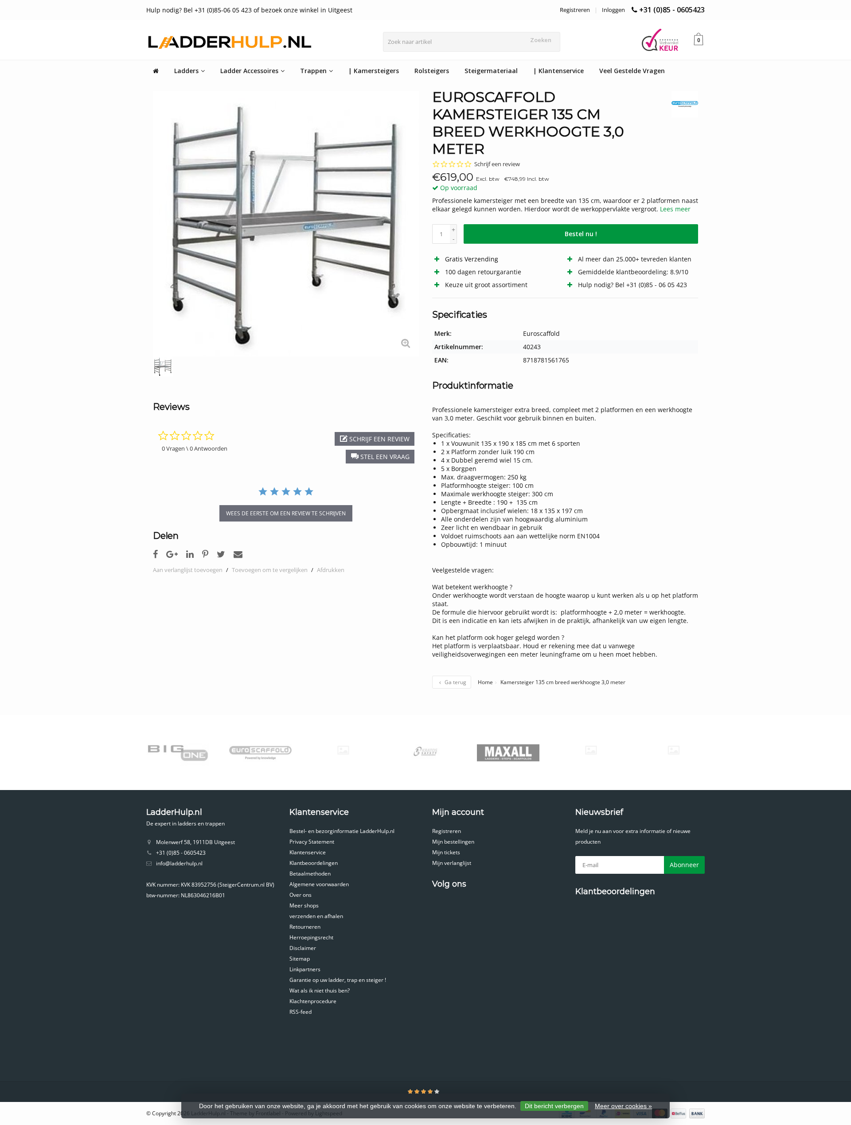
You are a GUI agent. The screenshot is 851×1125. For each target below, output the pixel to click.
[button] (380, 456)
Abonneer (684, 864)
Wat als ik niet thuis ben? (319, 990)
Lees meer (675, 209)
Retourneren (304, 926)
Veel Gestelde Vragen (632, 70)
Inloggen (613, 10)
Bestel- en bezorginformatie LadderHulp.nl (341, 831)
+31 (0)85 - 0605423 (672, 10)
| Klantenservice (558, 70)
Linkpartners (304, 969)
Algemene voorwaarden (319, 884)
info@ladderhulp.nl (179, 863)
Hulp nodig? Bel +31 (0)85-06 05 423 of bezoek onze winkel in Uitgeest (249, 10)
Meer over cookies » (623, 1105)
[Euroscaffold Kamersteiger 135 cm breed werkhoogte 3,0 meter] (286, 224)
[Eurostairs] (343, 750)
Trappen (313, 70)
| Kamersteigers (373, 70)
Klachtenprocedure (312, 1001)
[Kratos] (425, 752)
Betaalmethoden (310, 873)
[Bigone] (177, 752)
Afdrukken (330, 570)
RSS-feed (300, 1012)
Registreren (575, 10)
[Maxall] (508, 752)
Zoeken (540, 40)
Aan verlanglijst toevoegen (188, 570)
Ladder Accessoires (249, 70)
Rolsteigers (431, 70)
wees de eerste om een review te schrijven (286, 513)
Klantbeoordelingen (313, 863)
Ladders (186, 70)
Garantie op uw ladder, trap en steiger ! (337, 980)
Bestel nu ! (581, 234)
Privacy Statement (311, 841)
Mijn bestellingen (453, 841)
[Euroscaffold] (681, 104)
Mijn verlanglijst (451, 863)
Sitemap (299, 958)
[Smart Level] (673, 750)
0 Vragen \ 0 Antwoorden (194, 448)
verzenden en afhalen (316, 916)
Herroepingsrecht (311, 937)
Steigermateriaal (491, 70)
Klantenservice (307, 852)
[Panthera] (590, 750)
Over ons (300, 895)
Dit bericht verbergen (554, 1105)
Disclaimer (302, 948)
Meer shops (304, 905)
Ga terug (454, 682)
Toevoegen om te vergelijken (270, 570)
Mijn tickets (446, 852)
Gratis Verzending (471, 259)
